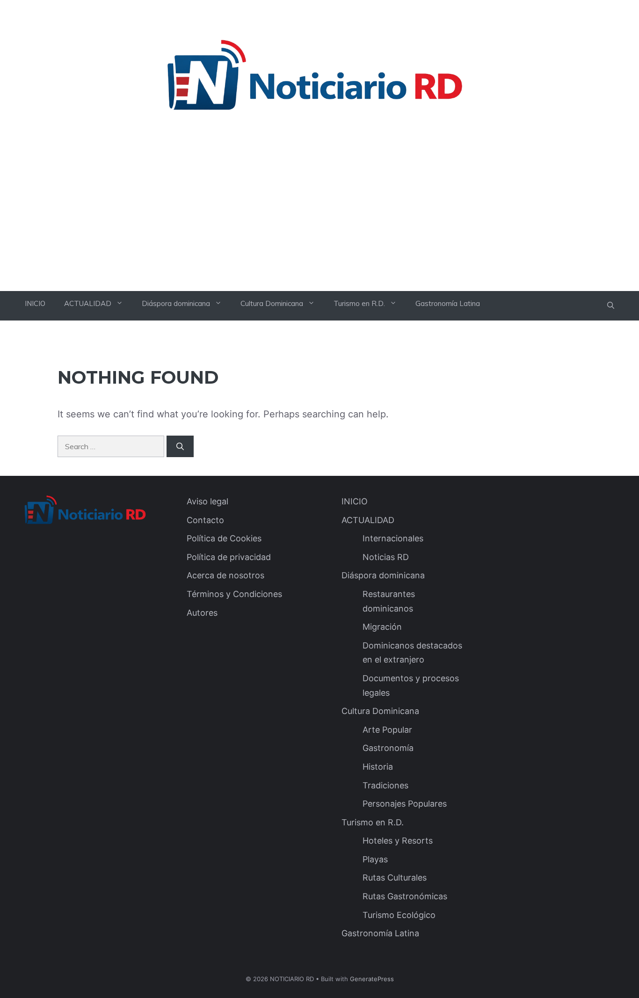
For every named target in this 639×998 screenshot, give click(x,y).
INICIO (35, 303)
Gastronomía (388, 748)
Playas (375, 859)
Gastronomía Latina (447, 303)
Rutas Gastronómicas (405, 896)
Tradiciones (385, 785)
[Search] (180, 446)
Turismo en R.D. (359, 303)
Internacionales (393, 538)
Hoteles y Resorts (398, 840)
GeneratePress (372, 979)
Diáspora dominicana (176, 303)
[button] (611, 305)
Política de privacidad (229, 557)
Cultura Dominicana (271, 303)
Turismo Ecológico (399, 915)
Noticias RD (386, 557)
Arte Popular (387, 730)
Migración (382, 627)
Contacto (205, 520)
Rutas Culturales (395, 877)
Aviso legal (207, 501)
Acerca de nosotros (225, 575)
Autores (202, 613)
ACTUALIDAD (87, 303)
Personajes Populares (405, 804)
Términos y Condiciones (234, 594)
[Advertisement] (319, 220)
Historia (378, 767)
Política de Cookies (224, 538)
